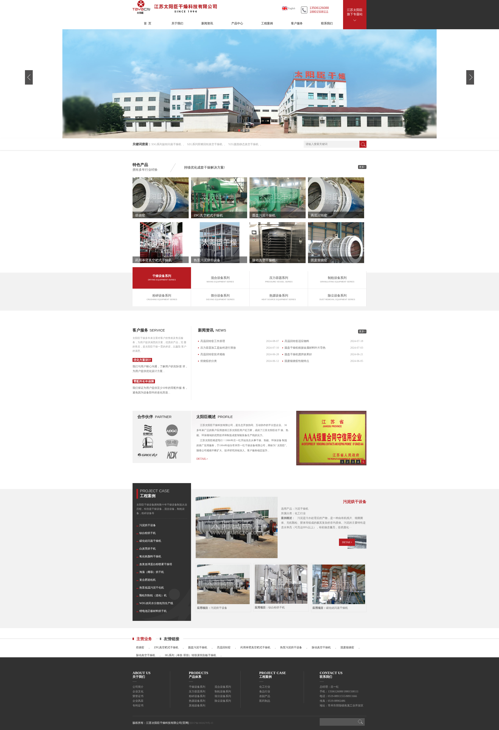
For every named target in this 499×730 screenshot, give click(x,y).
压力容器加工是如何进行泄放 (218, 347)
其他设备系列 (197, 705)
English (291, 8)
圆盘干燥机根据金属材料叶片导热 (305, 347)
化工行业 (264, 686)
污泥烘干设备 (147, 525)
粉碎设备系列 (197, 696)
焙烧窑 (140, 647)
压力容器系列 (197, 691)
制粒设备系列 (223, 691)
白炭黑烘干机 (147, 548)
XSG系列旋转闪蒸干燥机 (166, 144)
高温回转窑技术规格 (212, 354)
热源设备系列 (197, 700)
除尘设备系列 (223, 700)
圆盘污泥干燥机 (197, 647)
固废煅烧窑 (347, 647)
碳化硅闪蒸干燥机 (150, 540)
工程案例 (267, 23)
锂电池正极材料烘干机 (153, 611)
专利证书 (138, 705)
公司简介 (138, 686)
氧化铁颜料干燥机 (150, 556)
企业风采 (138, 700)
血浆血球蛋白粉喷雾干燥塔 (155, 564)
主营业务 (144, 639)
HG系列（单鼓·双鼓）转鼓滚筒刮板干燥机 (190, 655)
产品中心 (237, 23)
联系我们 (327, 23)
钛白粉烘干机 (147, 533)
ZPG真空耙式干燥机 (166, 647)
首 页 (147, 23)
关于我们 (177, 23)
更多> (362, 166)
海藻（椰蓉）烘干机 (151, 572)
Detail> (202, 458)
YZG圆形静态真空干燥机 (243, 144)
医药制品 (264, 700)
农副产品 (264, 696)
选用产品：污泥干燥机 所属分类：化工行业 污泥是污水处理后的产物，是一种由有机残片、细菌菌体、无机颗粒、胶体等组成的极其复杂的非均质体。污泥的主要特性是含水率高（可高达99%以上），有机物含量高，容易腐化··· (323, 518)
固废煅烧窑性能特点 (297, 361)
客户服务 (297, 23)
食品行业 (264, 691)
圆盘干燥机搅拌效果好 (298, 354)
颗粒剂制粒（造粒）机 (153, 595)
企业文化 (138, 691)
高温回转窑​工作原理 (212, 341)
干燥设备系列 (197, 686)
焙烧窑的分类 (208, 361)
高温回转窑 (224, 647)
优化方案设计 (142, 359)
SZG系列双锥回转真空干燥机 (204, 144)
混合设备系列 (223, 686)
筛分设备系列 (223, 696)
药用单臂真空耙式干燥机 (255, 647)
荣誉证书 (138, 696)
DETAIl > (347, 542)
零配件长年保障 (144, 381)
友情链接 (171, 639)
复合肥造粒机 (147, 579)
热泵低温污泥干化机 (151, 587)
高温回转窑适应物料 (297, 341)
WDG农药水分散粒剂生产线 (156, 603)
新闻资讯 (207, 23)
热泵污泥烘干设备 (291, 647)
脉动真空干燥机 (321, 647)
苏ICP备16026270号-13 (201, 723)
